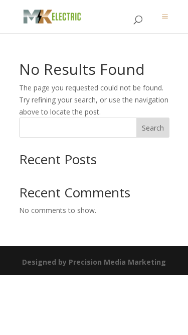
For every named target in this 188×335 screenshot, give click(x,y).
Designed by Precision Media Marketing (94, 262)
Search (153, 128)
